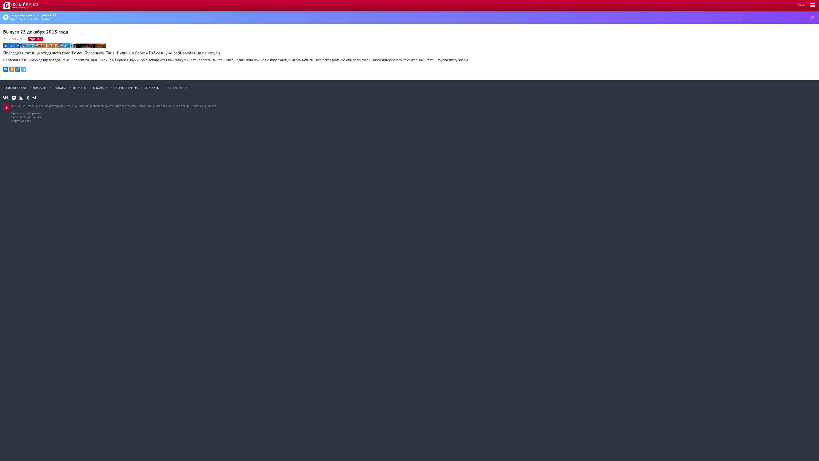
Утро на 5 (35, 39)
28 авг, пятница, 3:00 (20, 8)
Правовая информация (26, 113)
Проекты (79, 88)
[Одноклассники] (11, 69)
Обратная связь (21, 121)
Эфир (801, 5)
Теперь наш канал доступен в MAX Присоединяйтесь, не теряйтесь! (33, 17)
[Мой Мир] (17, 69)
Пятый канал (16, 88)
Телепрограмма (126, 88)
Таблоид (59, 88)
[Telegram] (23, 69)
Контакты (152, 88)
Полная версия (177, 88)
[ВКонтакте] (5, 69)
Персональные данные (26, 117)
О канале (100, 88)
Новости (39, 88)
